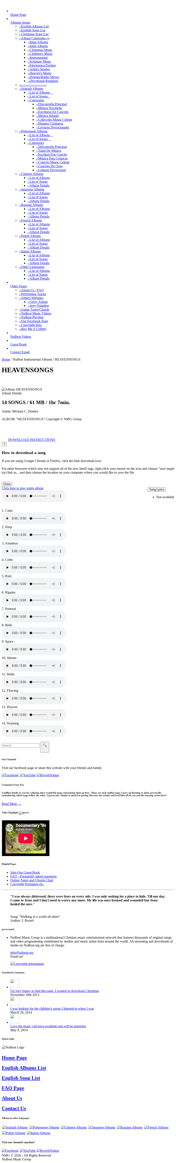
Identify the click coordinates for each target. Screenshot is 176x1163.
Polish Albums (30, 236)
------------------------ (33, 85)
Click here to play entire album (22, 488)
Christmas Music (39, 50)
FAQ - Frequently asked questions (33, 876)
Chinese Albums (31, 174)
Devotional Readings (42, 81)
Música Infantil (47, 116)
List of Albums (40, 92)
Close (7, 484)
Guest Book (18, 344)
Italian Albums (30, 251)
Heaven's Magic (39, 73)
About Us (12, 1098)
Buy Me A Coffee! (32, 329)
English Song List (32, 30)
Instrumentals (37, 57)
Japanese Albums (31, 189)
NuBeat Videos (20, 336)
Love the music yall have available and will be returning (48, 1026)
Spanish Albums (31, 88)
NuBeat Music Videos (35, 313)
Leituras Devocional (51, 170)
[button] (31, 440)
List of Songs (38, 96)
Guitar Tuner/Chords (34, 309)
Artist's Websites (31, 298)
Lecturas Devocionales (52, 127)
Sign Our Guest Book (25, 872)
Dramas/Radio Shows (43, 77)
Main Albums (37, 42)
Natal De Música (48, 150)
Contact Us (14, 1108)
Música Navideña (49, 108)
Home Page (18, 15)
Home (6, 359)
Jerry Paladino (38, 305)
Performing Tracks (32, 294)
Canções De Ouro (49, 166)
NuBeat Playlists (31, 317)
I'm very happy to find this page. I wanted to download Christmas (54, 991)
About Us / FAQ (31, 290)
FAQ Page (13, 1088)
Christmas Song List (34, 34)
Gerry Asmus (37, 302)
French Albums (30, 220)
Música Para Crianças (52, 158)
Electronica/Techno (41, 65)
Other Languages (31, 267)
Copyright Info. (30, 325)
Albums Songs (20, 22)
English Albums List (34, 26)
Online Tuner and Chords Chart (31, 880)
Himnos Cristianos (49, 123)
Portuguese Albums (33, 131)
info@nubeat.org (21, 952)
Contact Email (20, 352)
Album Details (38, 185)
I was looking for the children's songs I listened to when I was (52, 1008)
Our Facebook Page (33, 321)
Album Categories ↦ (34, 38)
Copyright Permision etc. (27, 884)
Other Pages (18, 286)
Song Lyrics (156, 489)
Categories (35, 100)
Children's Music (40, 54)
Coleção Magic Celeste (53, 162)
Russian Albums (31, 205)
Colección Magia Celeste (54, 119)
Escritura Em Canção (51, 154)
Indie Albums (37, 46)
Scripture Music (39, 61)
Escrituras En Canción (52, 112)
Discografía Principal (51, 104)
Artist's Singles (38, 69)
